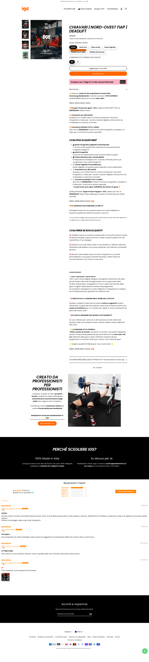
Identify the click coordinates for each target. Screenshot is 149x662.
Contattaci (112, 8)
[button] (65, 487)
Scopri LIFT (99, 8)
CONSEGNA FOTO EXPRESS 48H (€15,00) (85, 57)
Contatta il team (61, 637)
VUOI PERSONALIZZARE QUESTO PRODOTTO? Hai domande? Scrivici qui (96, 360)
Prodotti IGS (69, 8)
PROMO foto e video (78, 51)
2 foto (73, 47)
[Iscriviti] (90, 614)
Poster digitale (110, 47)
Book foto (83, 47)
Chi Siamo (32, 637)
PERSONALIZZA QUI (47, 423)
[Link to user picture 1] (5, 577)
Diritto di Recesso (98, 637)
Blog (89, 637)
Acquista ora (98, 74)
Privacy (117, 637)
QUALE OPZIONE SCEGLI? (78, 43)
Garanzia (110, 637)
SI (78, 62)
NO (72, 62)
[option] (46, 39)
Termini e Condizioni (74, 640)
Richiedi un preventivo (45, 637)
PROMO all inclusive (97, 52)
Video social (95, 47)
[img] (6, 506)
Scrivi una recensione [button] (126, 491)
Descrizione (73, 89)
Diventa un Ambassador (77, 637)
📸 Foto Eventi (85, 8)
